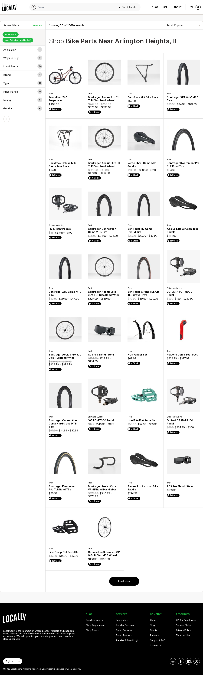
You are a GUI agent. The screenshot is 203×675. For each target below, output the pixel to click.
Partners (154, 635)
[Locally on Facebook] (181, 661)
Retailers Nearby (94, 620)
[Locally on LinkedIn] (189, 661)
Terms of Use (183, 635)
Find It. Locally (129, 7)
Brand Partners (124, 635)
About (178, 7)
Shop (155, 7)
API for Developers (186, 620)
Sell (166, 7)
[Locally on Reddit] (173, 661)
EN (191, 7)
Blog (152, 625)
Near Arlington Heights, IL (17, 40)
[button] (22, 50)
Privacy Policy (183, 630)
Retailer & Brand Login (127, 640)
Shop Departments (95, 625)
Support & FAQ (157, 640)
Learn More (122, 620)
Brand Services (124, 630)
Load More (124, 581)
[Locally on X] (196, 661)
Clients (153, 630)
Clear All (37, 25)
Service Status (183, 625)
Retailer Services (125, 625)
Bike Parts (10, 34)
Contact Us (155, 645)
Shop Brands (92, 630)
